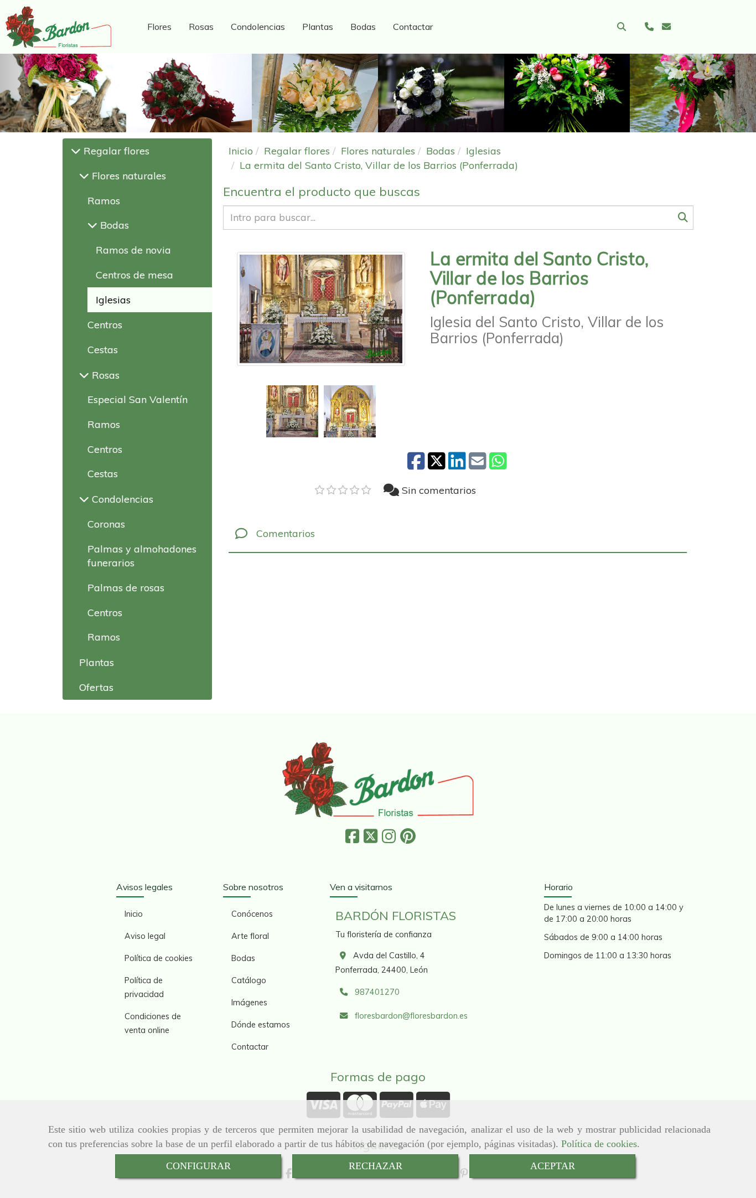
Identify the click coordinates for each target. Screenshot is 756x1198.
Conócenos (252, 914)
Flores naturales (127, 175)
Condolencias (258, 26)
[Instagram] (389, 839)
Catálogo (248, 980)
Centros (104, 324)
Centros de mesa (134, 274)
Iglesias (113, 299)
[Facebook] (352, 839)
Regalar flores (115, 150)
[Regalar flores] (76, 150)
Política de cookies (599, 1143)
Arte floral (250, 936)
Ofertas (96, 687)
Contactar (413, 26)
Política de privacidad (144, 987)
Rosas (201, 26)
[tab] (458, 534)
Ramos (103, 200)
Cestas (102, 349)
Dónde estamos (260, 1025)
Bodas (363, 26)
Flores (159, 26)
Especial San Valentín (137, 399)
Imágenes (249, 1003)
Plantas (317, 26)
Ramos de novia (133, 250)
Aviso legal (145, 936)
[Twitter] (370, 839)
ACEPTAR (552, 1165)
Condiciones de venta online (153, 1023)
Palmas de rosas (125, 587)
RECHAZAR (375, 1165)
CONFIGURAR (198, 1165)
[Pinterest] (408, 839)
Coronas (106, 524)
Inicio (134, 914)
